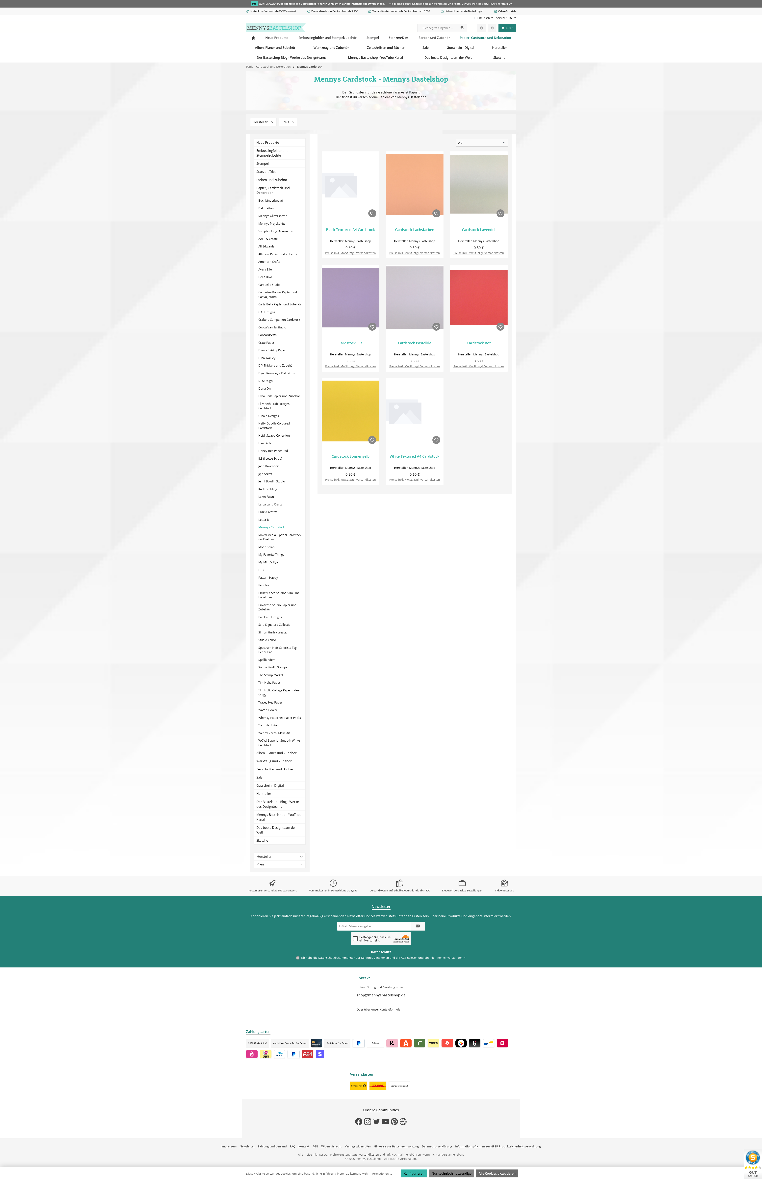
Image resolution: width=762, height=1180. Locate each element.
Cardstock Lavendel (478, 229)
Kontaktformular (391, 1009)
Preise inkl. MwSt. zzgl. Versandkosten (350, 253)
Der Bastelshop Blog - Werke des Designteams (277, 804)
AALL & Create (268, 239)
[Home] (253, 38)
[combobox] (438, 28)
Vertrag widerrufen (358, 1146)
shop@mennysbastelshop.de (381, 995)
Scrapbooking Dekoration (275, 231)
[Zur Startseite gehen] (276, 27)
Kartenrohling (267, 489)
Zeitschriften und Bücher (274, 769)
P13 (261, 570)
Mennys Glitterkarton (272, 216)
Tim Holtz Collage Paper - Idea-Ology (279, 692)
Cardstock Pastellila (414, 343)
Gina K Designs (268, 416)
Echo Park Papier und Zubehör (279, 396)
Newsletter (247, 1146)
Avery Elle (265, 269)
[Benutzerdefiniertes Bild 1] (358, 1085)
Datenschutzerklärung (437, 1146)
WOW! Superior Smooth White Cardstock (279, 742)
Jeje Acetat (265, 474)
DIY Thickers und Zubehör (276, 365)
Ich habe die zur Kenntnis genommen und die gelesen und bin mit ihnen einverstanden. (383, 958)
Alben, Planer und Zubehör (276, 753)
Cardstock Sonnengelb (350, 456)
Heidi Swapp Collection (274, 435)
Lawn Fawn (266, 497)
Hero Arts (264, 443)
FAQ (292, 1146)
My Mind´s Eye (268, 562)
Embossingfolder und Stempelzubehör (272, 153)
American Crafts (269, 262)
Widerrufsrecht (331, 1146)
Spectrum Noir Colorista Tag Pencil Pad (277, 650)
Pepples (263, 585)
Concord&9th (267, 335)
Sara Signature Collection (275, 625)
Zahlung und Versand (272, 1146)
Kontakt (303, 1146)
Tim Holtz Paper (269, 682)
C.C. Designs (266, 312)
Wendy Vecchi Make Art (274, 733)
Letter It (263, 520)
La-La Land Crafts (270, 504)
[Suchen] (462, 28)
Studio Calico (267, 640)
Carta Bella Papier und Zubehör (279, 304)
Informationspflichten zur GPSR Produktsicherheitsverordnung (498, 1146)
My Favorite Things (271, 554)
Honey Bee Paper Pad (273, 451)
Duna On (264, 388)
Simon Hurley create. (272, 632)
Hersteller (260, 122)
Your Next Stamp (269, 725)
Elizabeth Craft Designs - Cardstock (274, 406)
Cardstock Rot (479, 343)
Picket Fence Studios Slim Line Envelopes (278, 595)
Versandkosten (369, 1154)
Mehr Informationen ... (377, 1173)
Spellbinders (266, 660)
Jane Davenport (268, 466)
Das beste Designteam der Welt (276, 829)
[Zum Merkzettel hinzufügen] (372, 213)
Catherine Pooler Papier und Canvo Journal (277, 294)
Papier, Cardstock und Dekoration (273, 190)
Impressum (229, 1146)
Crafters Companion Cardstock (279, 319)
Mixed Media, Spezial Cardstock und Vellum (279, 537)
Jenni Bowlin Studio (271, 481)
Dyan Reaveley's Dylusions (276, 373)
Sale (259, 777)
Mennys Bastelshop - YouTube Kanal (278, 817)
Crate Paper (266, 343)
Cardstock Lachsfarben (414, 229)
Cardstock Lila (351, 343)
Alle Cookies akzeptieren (497, 1173)
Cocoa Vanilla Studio (272, 327)
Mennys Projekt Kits (271, 223)
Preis (286, 122)
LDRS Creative (267, 512)
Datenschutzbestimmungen (336, 958)
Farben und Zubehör (271, 180)
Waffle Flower (267, 710)
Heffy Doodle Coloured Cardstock (274, 425)
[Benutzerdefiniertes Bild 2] (378, 1085)
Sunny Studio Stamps (272, 667)
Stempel (262, 163)
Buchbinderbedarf (270, 200)
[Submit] (418, 926)
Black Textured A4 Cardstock (350, 229)
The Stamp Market (270, 675)
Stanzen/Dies (266, 171)
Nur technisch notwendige (451, 1173)
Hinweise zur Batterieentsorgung (396, 1146)
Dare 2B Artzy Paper (272, 350)
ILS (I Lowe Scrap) (270, 458)
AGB (403, 958)
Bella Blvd (265, 277)
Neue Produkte (267, 142)
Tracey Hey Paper (270, 702)
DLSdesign (265, 381)
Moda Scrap (266, 547)
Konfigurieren (414, 1173)
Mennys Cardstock (271, 527)
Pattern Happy (268, 577)
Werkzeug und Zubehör (274, 761)
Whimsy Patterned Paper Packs (279, 718)
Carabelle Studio (269, 285)
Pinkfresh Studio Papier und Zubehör (277, 607)
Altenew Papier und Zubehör (277, 254)
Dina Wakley (266, 358)
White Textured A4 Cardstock (414, 456)
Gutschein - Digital (270, 785)
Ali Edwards (266, 246)
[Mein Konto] (492, 28)
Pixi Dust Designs (270, 617)
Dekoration (266, 208)
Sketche (262, 840)
